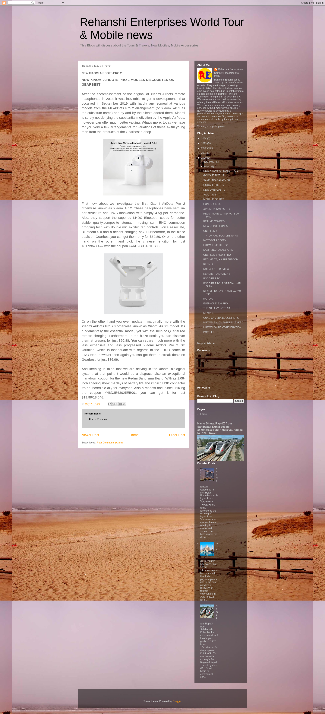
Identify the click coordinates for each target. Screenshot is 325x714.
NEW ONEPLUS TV (214, 189)
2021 (204, 152)
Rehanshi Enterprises (230, 69)
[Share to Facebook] (120, 404)
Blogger (177, 701)
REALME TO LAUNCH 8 (216, 273)
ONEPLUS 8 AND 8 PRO (217, 254)
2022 (204, 148)
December (210, 161)
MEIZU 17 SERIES (213, 199)
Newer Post (90, 435)
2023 (204, 143)
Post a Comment (98, 419)
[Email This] (110, 404)
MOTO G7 (209, 298)
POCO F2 (208, 332)
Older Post (177, 435)
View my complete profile (211, 126)
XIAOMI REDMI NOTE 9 (216, 209)
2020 (204, 157)
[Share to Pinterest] (124, 404)
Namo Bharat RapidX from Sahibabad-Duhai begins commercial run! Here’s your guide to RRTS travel (220, 428)
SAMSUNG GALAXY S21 (217, 180)
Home (134, 435)
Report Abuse (206, 343)
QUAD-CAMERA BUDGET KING (221, 317)
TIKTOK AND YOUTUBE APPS (220, 235)
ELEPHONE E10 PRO (215, 303)
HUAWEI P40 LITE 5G (215, 245)
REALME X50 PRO (214, 221)
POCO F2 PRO (211, 278)
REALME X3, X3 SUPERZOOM (220, 259)
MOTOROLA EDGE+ (214, 240)
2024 (204, 138)
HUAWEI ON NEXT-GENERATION (222, 327)
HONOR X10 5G (212, 204)
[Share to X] (117, 404)
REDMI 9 (208, 264)
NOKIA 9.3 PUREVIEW (216, 269)
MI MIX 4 (208, 313)
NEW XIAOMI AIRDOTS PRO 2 (220, 170)
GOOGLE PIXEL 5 (213, 175)
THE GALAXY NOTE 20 (216, 308)
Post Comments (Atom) (110, 442)
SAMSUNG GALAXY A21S (218, 250)
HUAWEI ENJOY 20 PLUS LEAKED (223, 322)
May (207, 166)
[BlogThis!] (113, 404)
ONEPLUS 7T (211, 231)
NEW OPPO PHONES (215, 226)
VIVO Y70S (209, 194)
